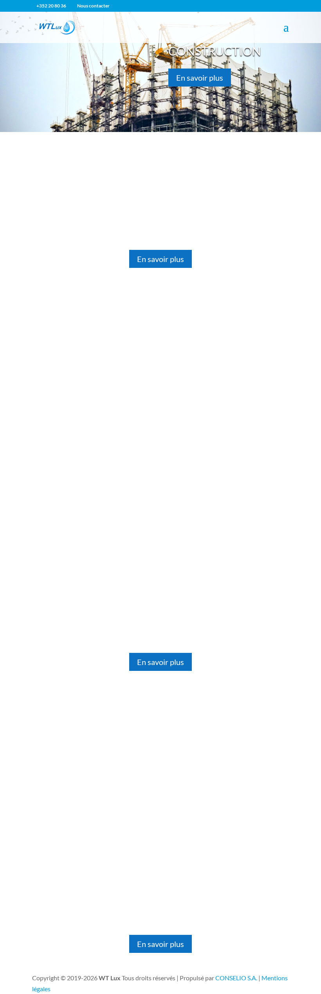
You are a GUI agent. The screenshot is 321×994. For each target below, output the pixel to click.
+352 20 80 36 (51, 6)
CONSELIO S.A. (236, 977)
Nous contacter (93, 6)
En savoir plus (199, 77)
